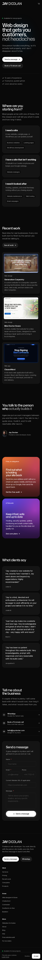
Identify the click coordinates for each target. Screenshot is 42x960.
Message (10, 791)
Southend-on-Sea (8, 908)
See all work (9, 245)
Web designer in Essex (9, 897)
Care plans (6, 882)
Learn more (5, 957)
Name (9, 759)
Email (8, 770)
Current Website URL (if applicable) (18, 780)
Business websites (13, 143)
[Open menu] (37, 3)
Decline (27, 956)
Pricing (4, 875)
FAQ (3, 934)
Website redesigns (13, 172)
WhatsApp (26, 859)
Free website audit (8, 937)
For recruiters (6, 941)
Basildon (5, 912)
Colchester (6, 904)
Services (5, 872)
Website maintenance (14, 196)
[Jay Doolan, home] (12, 3)
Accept (36, 956)
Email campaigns (12, 201)
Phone (24, 770)
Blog (3, 930)
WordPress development (15, 148)
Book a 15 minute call (13, 66)
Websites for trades (9, 923)
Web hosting (30, 196)
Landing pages (29, 143)
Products (5, 886)
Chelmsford (6, 901)
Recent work (6, 879)
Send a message (11, 59)
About (4, 927)
